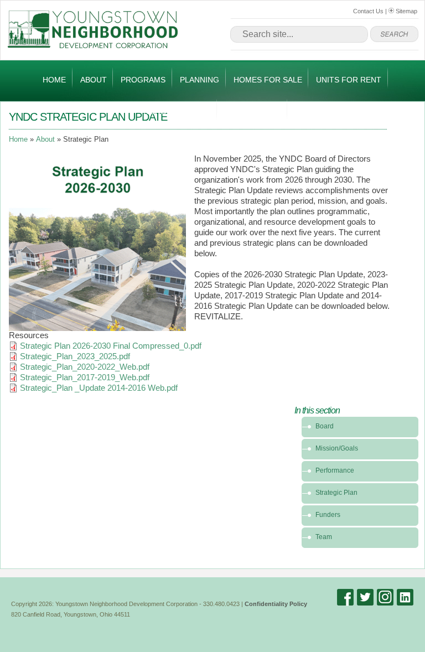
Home (54, 79)
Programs (143, 79)
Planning (199, 79)
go (394, 34)
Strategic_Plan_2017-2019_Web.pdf (84, 377)
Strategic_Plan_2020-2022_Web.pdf (84, 367)
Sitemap (405, 11)
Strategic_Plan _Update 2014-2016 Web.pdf (99, 388)
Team (323, 537)
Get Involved (253, 111)
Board (324, 426)
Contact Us (368, 11)
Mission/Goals (336, 448)
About (93, 79)
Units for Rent (348, 79)
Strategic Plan (336, 492)
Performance (334, 470)
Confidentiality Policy (276, 604)
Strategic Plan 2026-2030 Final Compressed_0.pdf (110, 345)
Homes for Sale (268, 79)
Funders (327, 515)
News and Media (176, 111)
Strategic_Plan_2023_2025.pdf (75, 356)
